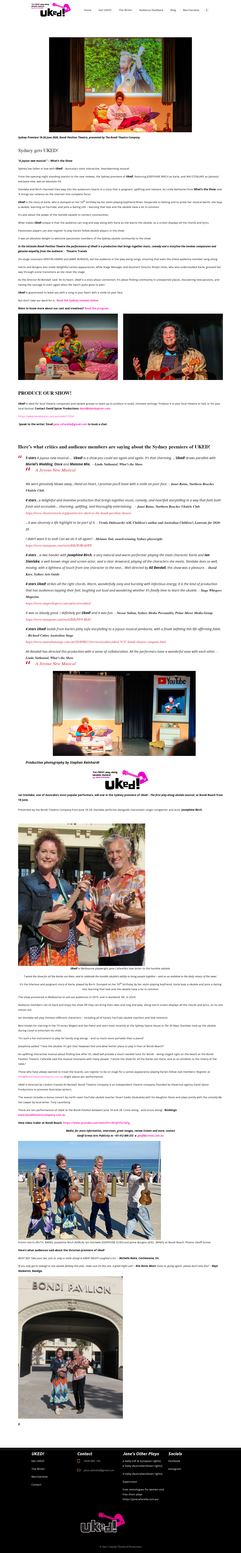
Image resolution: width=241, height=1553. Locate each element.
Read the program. (97, 308)
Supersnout (130, 1481)
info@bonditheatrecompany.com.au (40, 1076)
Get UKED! (37, 1461)
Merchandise (39, 1476)
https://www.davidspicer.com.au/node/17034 (46, 416)
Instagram (174, 1469)
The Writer (38, 1469)
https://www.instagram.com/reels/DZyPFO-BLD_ (59, 619)
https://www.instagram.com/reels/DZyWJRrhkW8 (59, 545)
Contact (36, 1484)
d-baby (127, 1473)
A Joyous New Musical (56, 470)
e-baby (127, 1461)
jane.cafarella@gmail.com (99, 1470)
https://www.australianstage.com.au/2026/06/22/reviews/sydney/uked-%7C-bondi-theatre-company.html (96, 641)
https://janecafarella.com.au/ (141, 1499)
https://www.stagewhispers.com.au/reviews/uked (58, 603)
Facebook (174, 1461)
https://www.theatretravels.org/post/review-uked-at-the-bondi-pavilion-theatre (78, 513)
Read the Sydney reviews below (77, 300)
